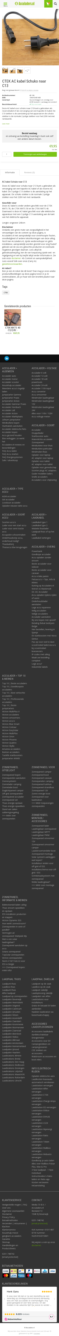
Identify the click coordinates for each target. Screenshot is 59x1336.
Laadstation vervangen (42, 1085)
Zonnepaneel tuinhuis (42, 784)
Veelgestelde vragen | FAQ (14, 1204)
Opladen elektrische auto (43, 1076)
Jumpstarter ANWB (11, 758)
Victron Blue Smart (10, 724)
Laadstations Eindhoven (13, 1065)
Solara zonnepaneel (11, 951)
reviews (37, 1333)
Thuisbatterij (8, 544)
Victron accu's (8, 721)
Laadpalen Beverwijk (11, 999)
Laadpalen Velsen (10, 1015)
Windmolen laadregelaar (43, 397)
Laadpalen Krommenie (12, 1024)
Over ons (6, 1207)
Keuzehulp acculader (11, 385)
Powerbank (37, 551)
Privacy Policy (8, 1217)
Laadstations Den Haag (13, 1062)
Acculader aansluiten (41, 617)
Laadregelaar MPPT (41, 832)
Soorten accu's (9, 522)
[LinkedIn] (6, 358)
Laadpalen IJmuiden (11, 1011)
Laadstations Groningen (13, 1068)
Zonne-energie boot (41, 793)
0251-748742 (8, 1253)
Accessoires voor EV (41, 1040)
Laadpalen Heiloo (10, 1036)
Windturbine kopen (10, 422)
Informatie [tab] (10, 172)
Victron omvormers (11, 717)
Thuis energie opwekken (13, 806)
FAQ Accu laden (9, 451)
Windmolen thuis (39, 451)
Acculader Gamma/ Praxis (14, 404)
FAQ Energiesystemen (12, 457)
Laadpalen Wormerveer (13, 1027)
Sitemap (6, 1242)
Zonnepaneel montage (42, 853)
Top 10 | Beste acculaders (14, 683)
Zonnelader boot (10, 787)
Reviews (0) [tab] (29, 172)
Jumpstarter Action (10, 401)
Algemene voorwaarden (13, 1211)
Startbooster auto (40, 436)
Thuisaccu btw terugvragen (14, 547)
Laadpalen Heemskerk (12, 1002)
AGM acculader (9, 496)
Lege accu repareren (41, 607)
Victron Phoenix (9, 739)
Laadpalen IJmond (10, 1049)
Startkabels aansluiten (12, 426)
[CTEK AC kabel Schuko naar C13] (30, 38)
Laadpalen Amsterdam (12, 1043)
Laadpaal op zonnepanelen (14, 996)
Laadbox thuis (8, 986)
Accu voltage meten (41, 416)
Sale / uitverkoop (10, 460)
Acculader (36, 430)
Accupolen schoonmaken (13, 534)
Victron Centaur (9, 727)
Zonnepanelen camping (42, 781)
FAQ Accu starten (10, 454)
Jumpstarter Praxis (10, 397)
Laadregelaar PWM (40, 835)
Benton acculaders (10, 752)
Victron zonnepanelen (12, 957)
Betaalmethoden (10, 1220)
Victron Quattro (9, 742)
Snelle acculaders (40, 476)
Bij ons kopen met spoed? (44, 620)
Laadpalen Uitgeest (11, 1005)
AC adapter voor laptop (42, 458)
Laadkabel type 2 (39, 525)
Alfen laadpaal (8, 993)
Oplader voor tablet (41, 461)
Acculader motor (10, 379)
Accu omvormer (39, 394)
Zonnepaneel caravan (42, 778)
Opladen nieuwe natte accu (14, 505)
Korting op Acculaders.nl (43, 585)
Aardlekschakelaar (40, 1034)
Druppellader (38, 433)
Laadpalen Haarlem (11, 1052)
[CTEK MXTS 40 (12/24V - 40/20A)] (12, 317)
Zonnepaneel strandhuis (43, 787)
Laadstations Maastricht (13, 1074)
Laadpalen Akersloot (11, 1033)
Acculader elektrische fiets (14, 429)
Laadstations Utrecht (12, 1080)
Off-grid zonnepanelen (12, 793)
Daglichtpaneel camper (12, 790)
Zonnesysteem (9, 781)
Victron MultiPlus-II (10, 711)
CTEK (6, 292)
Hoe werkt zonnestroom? (14, 923)
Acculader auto (9, 376)
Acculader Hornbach (11, 407)
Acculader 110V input (41, 388)
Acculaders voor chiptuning (44, 480)
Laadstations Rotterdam (13, 1077)
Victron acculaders (10, 714)
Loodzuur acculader (11, 502)
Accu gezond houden (12, 435)
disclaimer (16, 258)
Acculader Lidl (8, 410)
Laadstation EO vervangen (44, 1107)
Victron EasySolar (10, 730)
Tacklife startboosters (12, 755)
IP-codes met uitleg (41, 654)
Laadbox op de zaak (41, 986)
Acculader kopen (9, 432)
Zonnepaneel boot (40, 774)
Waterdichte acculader (42, 439)
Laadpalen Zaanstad (11, 1030)
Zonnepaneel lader (40, 825)
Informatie (12, 339)
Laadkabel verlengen (41, 538)
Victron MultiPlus (10, 733)
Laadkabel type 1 (39, 522)
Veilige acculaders (40, 613)
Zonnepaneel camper (41, 771)
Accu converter (39, 391)
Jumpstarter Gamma (11, 394)
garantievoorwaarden (12, 264)
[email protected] (40, 1223)
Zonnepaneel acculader (13, 796)
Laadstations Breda (11, 1058)
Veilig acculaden (39, 610)
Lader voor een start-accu (14, 525)
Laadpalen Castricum (12, 1008)
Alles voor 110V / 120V (42, 413)
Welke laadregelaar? (41, 882)
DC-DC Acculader (40, 591)
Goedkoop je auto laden (43, 1160)
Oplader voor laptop (41, 455)
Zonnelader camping (11, 784)
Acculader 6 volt (39, 372)
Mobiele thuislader (40, 528)
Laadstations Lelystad (12, 1071)
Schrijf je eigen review (29, 90)
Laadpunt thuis (9, 983)
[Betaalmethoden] (6, 1271)
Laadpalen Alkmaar (11, 1040)
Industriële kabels (40, 667)
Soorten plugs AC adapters (44, 470)
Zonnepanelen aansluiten (13, 778)
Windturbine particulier (42, 448)
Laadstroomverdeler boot (44, 850)
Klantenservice (9, 1229)
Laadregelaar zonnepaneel (44, 828)
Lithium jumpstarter (11, 419)
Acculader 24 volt (40, 385)
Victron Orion (8, 736)
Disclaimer (7, 1214)
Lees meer (5, 124)
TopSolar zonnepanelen (13, 954)
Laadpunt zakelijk (40, 990)
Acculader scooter (10, 382)
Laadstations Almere (11, 1055)
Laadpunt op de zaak (41, 983)
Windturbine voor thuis (42, 445)
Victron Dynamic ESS (11, 920)
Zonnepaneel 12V (40, 790)
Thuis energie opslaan (12, 803)
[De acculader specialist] (24, 3)
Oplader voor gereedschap (44, 467)
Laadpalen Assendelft (12, 1018)
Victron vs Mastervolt (41, 588)
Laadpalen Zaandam (11, 1021)
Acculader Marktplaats (12, 416)
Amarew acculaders (11, 749)
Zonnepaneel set (10, 800)
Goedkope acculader (41, 554)
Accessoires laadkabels (42, 1031)
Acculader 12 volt (40, 376)
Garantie (6, 1239)
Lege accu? (37, 663)
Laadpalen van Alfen (41, 996)
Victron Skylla (8, 746)
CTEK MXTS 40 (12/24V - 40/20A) (12, 330)
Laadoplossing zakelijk (42, 993)
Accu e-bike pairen (40, 576)
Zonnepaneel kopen (11, 774)
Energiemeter (38, 1037)
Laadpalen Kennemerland (14, 1046)
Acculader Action (10, 413)
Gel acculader (8, 499)
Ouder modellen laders (42, 473)
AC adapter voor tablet (42, 464)
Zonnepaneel (38, 442)
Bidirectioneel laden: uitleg (14, 904)
